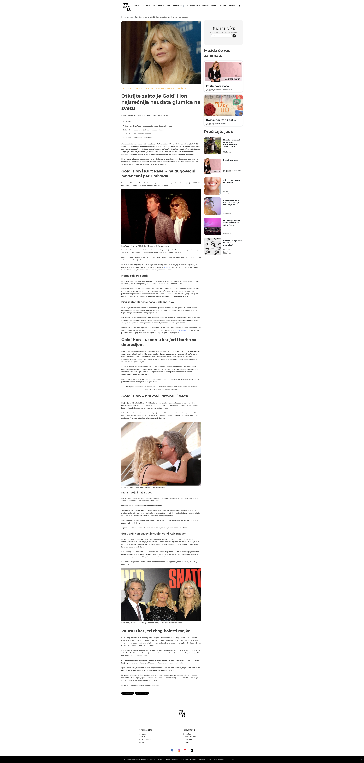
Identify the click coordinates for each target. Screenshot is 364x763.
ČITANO (232, 6)
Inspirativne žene (176, 88)
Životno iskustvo (192, 6)
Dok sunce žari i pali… (221, 120)
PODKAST (223, 6)
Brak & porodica (157, 88)
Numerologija (164, 6)
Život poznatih (127, 693)
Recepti (214, 6)
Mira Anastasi (234, 212)
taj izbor (166, 267)
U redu (232, 760)
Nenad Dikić (233, 232)
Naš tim (141, 742)
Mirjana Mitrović (150, 115)
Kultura (205, 6)
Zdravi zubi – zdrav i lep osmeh (232, 181)
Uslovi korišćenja (144, 739)
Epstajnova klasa (217, 86)
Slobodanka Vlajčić (221, 123)
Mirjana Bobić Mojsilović (226, 89)
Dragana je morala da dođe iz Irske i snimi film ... (231, 222)
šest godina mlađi (184, 330)
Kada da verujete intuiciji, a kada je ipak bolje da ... (231, 202)
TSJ (227, 151)
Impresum (142, 734)
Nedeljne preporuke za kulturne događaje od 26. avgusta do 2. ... (232, 143)
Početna (124, 17)
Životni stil (151, 6)
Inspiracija (178, 6)
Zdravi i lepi (138, 6)
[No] (362, 760)
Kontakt (141, 737)
